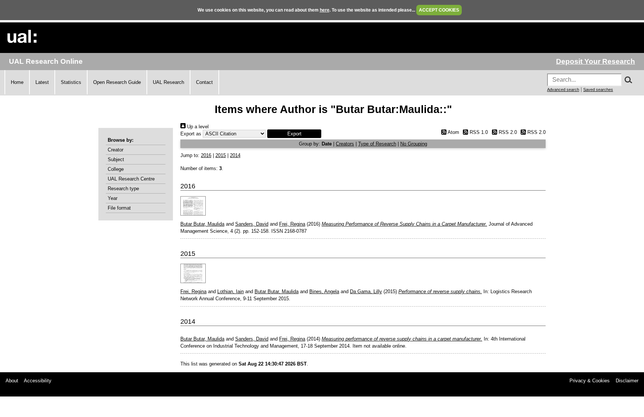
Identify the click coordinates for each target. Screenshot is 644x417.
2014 (235, 155)
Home (17, 82)
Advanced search (563, 89)
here (324, 10)
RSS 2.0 (507, 132)
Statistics (71, 82)
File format (119, 208)
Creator (115, 150)
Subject (116, 159)
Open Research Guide (117, 82)
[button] (294, 133)
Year (112, 198)
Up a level (197, 126)
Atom (452, 132)
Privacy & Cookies (589, 380)
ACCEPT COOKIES (439, 10)
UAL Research (168, 82)
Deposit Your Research (595, 61)
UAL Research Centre (131, 179)
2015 (220, 155)
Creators (345, 144)
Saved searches (598, 89)
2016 (206, 155)
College (116, 169)
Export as (190, 134)
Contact (204, 82)
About (12, 380)
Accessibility (37, 380)
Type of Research (377, 144)
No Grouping (413, 144)
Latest (42, 82)
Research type (123, 188)
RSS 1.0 (478, 132)
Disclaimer (627, 380)
